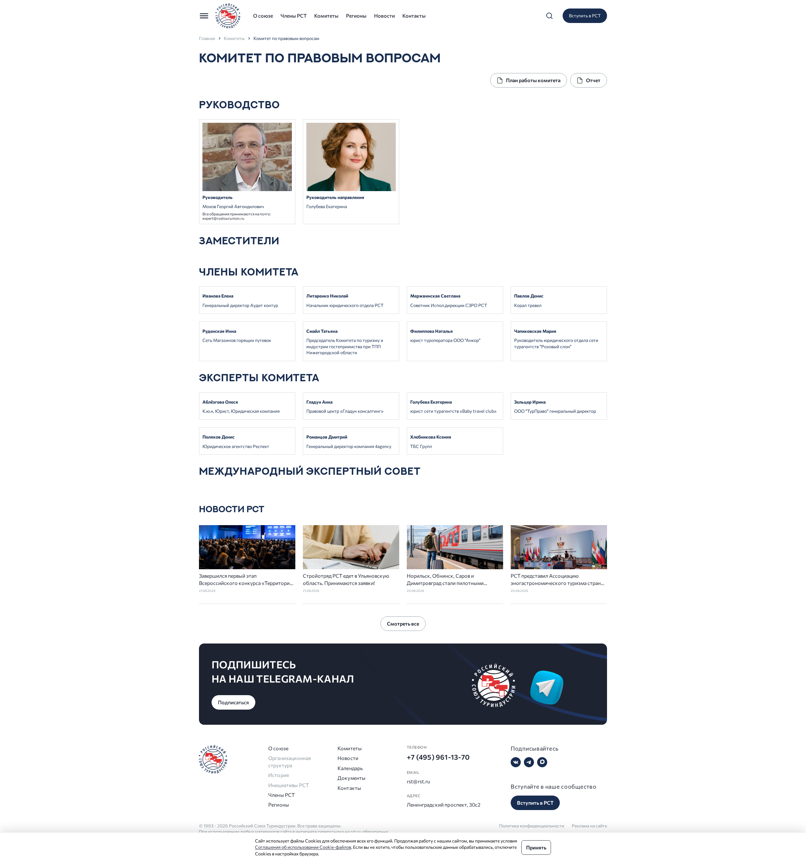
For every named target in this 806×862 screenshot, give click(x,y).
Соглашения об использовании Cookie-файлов (303, 847)
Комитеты (326, 16)
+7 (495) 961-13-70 (438, 757)
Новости (384, 16)
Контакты (414, 16)
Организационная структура (289, 761)
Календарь (350, 768)
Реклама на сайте (589, 825)
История (278, 775)
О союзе (263, 16)
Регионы (356, 16)
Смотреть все (403, 624)
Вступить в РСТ (585, 15)
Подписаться (233, 702)
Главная (207, 38)
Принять (536, 847)
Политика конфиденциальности (531, 825)
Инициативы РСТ (288, 785)
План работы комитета (533, 80)
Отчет (593, 80)
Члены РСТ (294, 16)
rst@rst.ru (418, 781)
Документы (351, 778)
